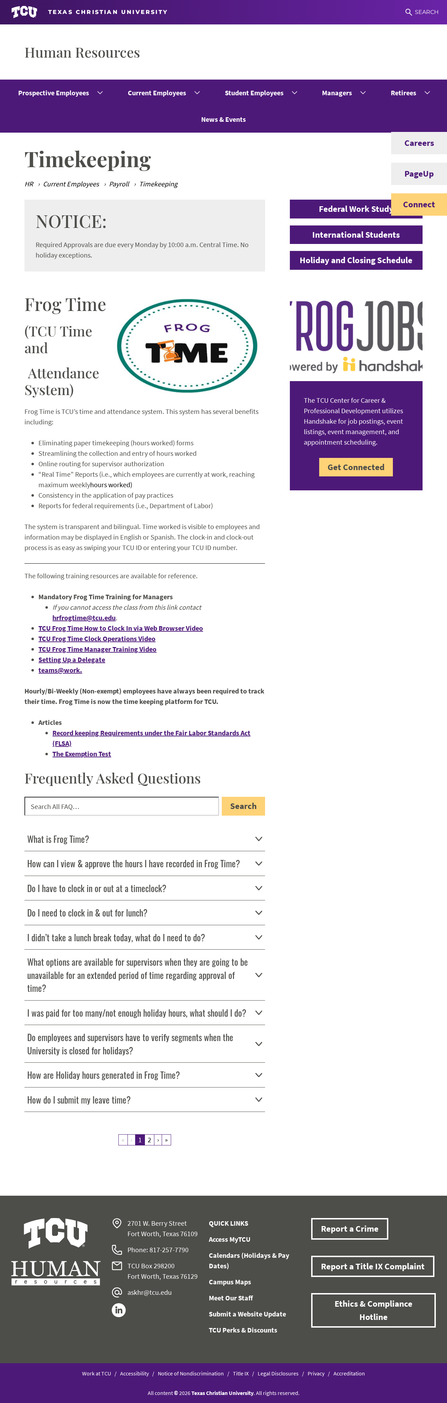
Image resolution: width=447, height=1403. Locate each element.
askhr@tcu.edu (149, 1292)
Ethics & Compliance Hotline (373, 1310)
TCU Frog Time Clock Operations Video (96, 638)
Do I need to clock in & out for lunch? (87, 912)
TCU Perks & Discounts (243, 1330)
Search (243, 805)
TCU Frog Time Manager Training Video (97, 649)
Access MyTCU (229, 1239)
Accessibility (134, 1373)
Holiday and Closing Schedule (356, 260)
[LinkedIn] (119, 1314)
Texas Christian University (222, 1392)
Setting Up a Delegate (71, 659)
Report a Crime (350, 1228)
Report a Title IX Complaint (373, 1266)
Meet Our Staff (231, 1297)
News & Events (223, 119)
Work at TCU (96, 1373)
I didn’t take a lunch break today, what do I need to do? (116, 937)
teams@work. (60, 670)
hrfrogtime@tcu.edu (84, 617)
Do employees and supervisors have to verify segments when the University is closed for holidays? (130, 1044)
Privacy (316, 1373)
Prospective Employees (53, 92)
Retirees (403, 92)
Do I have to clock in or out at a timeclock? (96, 888)
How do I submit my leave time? (79, 1099)
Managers (337, 92)
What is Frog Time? (58, 838)
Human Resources (82, 52)
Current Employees (157, 92)
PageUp (419, 173)
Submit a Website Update (247, 1313)
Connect (419, 204)
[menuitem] (60, 93)
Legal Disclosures (278, 1373)
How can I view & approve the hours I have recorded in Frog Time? (133, 863)
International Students (356, 234)
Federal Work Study (356, 208)
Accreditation (349, 1373)
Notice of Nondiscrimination (191, 1373)
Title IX (241, 1373)
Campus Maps (230, 1281)
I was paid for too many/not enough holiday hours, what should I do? (136, 1012)
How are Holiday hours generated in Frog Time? (103, 1074)
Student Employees (254, 92)
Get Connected (356, 467)
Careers (419, 142)
